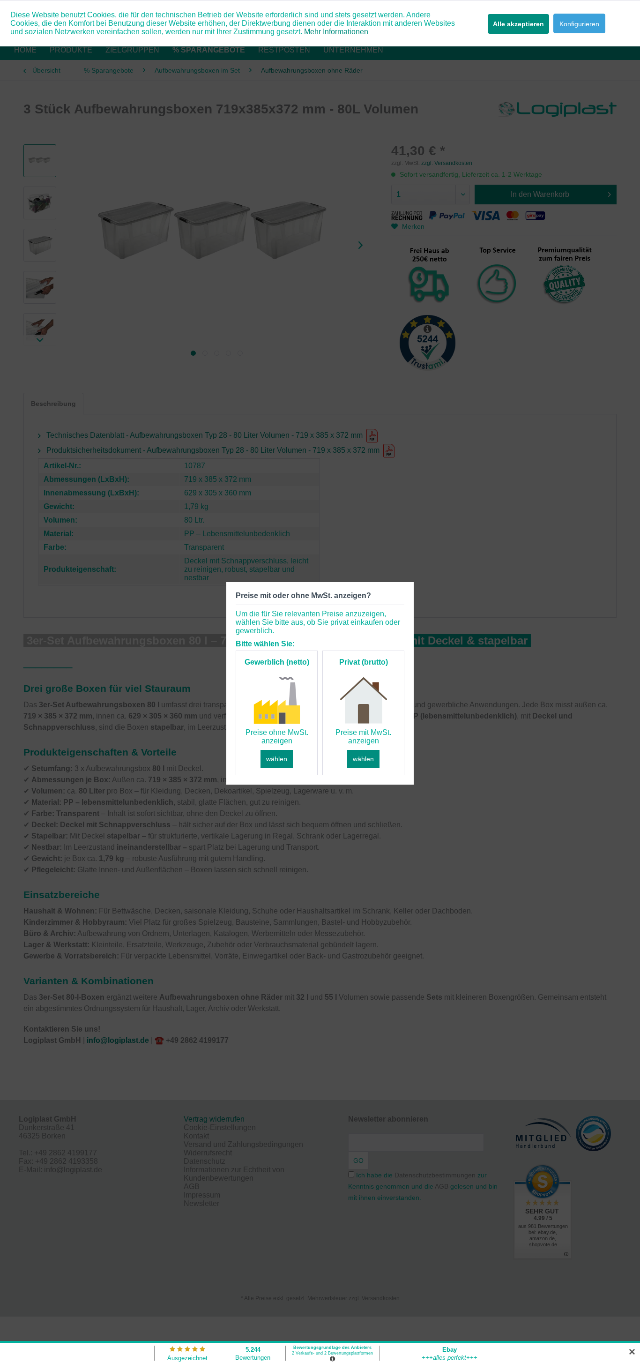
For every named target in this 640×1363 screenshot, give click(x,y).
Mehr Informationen (336, 32)
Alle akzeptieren (518, 24)
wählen (276, 759)
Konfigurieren (579, 24)
